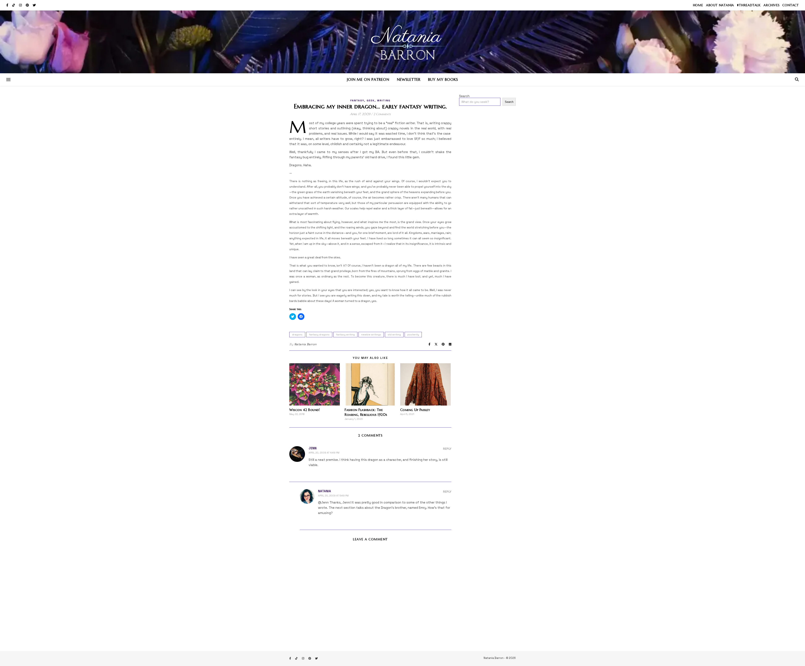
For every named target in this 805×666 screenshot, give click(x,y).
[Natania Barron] (402, 41)
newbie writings (371, 334)
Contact (790, 5)
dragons (297, 334)
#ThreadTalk (749, 5)
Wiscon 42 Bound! (304, 410)
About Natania (720, 5)
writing (383, 100)
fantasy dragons (319, 334)
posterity (413, 334)
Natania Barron (305, 344)
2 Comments (382, 114)
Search (464, 96)
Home (698, 5)
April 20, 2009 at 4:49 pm (324, 452)
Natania (324, 491)
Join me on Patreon (368, 79)
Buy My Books (443, 79)
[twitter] (34, 5)
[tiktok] (14, 5)
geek (371, 100)
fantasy (357, 100)
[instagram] (21, 5)
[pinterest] (28, 5)
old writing (394, 334)
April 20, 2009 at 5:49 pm (333, 495)
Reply (447, 449)
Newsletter (409, 79)
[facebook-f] (7, 5)
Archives (771, 5)
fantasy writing (345, 334)
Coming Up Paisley (415, 410)
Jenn (313, 448)
